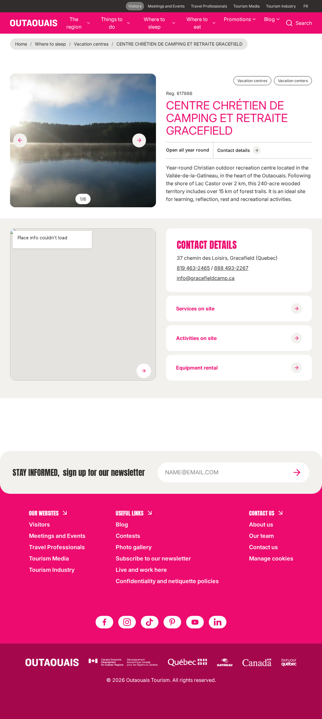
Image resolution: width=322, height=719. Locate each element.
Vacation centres (91, 44)
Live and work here (141, 569)
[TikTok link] (149, 622)
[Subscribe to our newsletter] (297, 472)
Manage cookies (271, 558)
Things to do (112, 23)
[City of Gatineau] (224, 662)
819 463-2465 (193, 268)
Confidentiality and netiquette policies (167, 581)
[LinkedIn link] (217, 622)
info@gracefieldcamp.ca (206, 278)
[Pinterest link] (172, 622)
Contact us (263, 547)
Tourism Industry (281, 6)
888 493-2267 (231, 268)
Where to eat (197, 23)
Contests (128, 535)
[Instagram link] (127, 622)
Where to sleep (154, 23)
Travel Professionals (209, 6)
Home (21, 44)
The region (73, 23)
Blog (269, 19)
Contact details (233, 150)
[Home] (33, 23)
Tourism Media (246, 6)
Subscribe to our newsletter (153, 558)
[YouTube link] (195, 622)
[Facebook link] (104, 622)
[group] (83, 140)
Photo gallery (134, 547)
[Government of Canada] (256, 662)
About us (261, 524)
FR (305, 6)
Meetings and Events (166, 6)
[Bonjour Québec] (289, 662)
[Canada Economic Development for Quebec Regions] (123, 662)
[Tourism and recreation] (187, 662)
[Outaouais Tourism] (52, 662)
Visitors (135, 6)
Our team (261, 535)
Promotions (237, 19)
